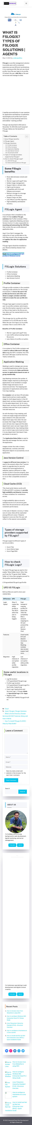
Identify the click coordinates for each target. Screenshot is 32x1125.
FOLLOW (12, 845)
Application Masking (13, 149)
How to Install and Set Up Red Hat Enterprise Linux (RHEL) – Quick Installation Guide (16, 1037)
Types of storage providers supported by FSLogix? (13, 156)
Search (7, 788)
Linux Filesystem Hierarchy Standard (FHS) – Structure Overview (15, 1025)
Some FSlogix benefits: (12, 139)
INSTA (20, 845)
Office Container (12, 147)
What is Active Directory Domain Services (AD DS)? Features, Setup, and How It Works (15, 716)
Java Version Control (13, 151)
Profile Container (12, 145)
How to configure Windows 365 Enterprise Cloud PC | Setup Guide (16, 1018)
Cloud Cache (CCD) (13, 152)
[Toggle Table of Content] (26, 136)
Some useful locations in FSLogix (17, 162)
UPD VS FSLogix (12, 161)
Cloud (6, 709)
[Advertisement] (16, 95)
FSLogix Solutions (10, 143)
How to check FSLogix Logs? (14, 159)
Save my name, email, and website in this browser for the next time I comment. (16, 773)
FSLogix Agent (9, 141)
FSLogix (11, 711)
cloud (6, 711)
